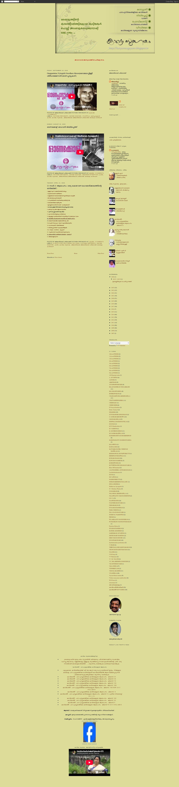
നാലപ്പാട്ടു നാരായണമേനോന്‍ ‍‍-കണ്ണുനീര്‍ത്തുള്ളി (122, 242)
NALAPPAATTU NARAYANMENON (119, 496)
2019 (113, 301)
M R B (111, 475)
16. (47, 225)
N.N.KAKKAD (113, 491)
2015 (113, 312)
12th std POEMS (114, 359)
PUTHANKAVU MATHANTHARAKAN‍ (120, 522)
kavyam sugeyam (75, 116)
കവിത (49, 117)
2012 (113, 320)
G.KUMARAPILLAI (114, 419)
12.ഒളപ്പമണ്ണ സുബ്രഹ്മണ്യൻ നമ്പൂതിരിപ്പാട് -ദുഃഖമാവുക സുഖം (62, 216)
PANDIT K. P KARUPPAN (116, 515)
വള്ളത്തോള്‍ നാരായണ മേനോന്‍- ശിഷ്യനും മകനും (122, 190)
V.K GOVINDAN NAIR (115, 564)
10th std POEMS (114, 354)
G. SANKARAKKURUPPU (116, 417)
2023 (113, 290)
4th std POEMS (113, 361)
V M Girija (112, 554)
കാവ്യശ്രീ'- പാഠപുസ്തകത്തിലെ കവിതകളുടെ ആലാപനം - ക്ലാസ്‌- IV (91, 677)
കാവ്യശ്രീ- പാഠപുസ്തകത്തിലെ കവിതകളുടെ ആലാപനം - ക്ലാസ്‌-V (91, 702)
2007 (113, 333)
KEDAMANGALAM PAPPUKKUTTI (119, 453)
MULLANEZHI (113, 484)
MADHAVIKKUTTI (114, 479)
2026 (113, 277)
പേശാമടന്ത (115, 150)
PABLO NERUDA (114, 510)
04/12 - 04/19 (117, 279)
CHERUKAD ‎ (113, 403)
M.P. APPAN (112, 477)
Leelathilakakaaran (114, 472)
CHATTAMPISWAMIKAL (116, 400)
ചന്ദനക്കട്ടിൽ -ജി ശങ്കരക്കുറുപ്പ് (120, 210)
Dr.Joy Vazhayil (113, 410)
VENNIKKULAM (114, 568)
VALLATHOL (113, 566)
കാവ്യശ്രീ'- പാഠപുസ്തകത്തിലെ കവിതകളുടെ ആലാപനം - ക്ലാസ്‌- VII (91, 683)
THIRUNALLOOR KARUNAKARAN (119, 547)
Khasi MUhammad (114, 467)
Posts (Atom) (58, 257)
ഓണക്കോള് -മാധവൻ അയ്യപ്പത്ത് (62, 127)
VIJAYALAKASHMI (114, 571)
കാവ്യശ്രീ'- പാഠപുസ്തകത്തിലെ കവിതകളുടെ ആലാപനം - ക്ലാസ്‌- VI (91, 681)
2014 (113, 314)
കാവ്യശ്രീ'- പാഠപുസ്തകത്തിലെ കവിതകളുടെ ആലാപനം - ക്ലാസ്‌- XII (91, 698)
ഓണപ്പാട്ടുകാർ (95, 116)
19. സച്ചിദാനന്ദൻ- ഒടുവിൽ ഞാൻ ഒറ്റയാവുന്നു (58, 232)
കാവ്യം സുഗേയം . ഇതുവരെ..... (118, 184)
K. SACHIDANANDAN (115, 431)
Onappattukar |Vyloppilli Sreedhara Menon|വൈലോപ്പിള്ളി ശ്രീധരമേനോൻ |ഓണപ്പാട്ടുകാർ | (70, 74)
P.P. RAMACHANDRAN (116, 508)
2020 (113, 298)
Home (75, 253)
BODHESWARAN (114, 394)
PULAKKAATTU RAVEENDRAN (118, 519)
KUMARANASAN (114, 458)
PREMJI (111, 517)
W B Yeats (112, 580)
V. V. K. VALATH (114, 559)
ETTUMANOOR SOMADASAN (118, 414)
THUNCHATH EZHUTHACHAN (118, 550)
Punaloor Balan (113, 526)
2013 (113, 317)
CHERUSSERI (113, 405)
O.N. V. (111, 498)
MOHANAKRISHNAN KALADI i (118, 482)
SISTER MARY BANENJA (116, 535)
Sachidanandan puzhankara (117, 542)
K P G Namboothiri (114, 426)
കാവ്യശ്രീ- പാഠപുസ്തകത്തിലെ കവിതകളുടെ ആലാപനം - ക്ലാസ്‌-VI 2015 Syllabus (91, 705)
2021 (113, 296)
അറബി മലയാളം (114, 585)
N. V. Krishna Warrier (115, 489)
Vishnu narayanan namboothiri (118, 578)
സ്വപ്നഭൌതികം (116, 152)
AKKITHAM (112, 382)
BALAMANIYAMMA (115, 391)
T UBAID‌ (111, 545)
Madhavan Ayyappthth (90, 174)
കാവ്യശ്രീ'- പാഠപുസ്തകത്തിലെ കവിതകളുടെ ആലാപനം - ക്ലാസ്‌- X (123, 222)
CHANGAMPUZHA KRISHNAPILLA (119, 396)
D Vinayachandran (114, 407)
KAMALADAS (113, 447)
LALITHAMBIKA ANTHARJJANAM (119, 470)
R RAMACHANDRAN (115, 528)
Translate (122, 345)
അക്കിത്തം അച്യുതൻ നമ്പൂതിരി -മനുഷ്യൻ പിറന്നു (62, 218)
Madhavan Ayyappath (115, 486)
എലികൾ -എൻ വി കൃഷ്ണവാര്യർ (120, 252)
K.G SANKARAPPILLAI (116, 433)
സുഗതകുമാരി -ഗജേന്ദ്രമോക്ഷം (56, 225)
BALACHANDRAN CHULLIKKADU (119, 387)
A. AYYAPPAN (113, 377)
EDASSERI (112, 412)
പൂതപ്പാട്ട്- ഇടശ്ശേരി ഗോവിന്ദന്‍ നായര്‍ (121, 199)
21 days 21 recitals (60, 243)
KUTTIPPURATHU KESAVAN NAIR (119, 465)
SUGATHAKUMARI (115, 540)
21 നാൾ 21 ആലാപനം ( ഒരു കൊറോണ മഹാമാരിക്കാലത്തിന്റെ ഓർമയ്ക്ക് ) (74, 187)
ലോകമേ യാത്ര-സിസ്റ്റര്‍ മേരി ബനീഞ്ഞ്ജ (122, 262)
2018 (113, 304)
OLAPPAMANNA (114, 500)
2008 (113, 331)
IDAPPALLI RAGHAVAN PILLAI (118, 421)
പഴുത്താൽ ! (115, 83)
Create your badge (89, 744)
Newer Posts (50, 253)
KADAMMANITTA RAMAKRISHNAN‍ (120, 436)
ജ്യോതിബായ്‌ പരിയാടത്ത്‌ (81, 117)
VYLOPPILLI (86, 116)
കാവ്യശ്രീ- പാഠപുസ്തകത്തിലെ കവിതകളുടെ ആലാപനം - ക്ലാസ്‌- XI (91, 700)
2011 (113, 322)
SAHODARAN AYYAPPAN (116, 533)
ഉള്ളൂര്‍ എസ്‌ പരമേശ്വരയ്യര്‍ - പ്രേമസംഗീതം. (121, 175)
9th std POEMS (113, 373)
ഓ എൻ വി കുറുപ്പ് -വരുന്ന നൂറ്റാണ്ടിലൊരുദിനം (60, 223)
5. (47, 200)
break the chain (73, 243)
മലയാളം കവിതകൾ (96, 117)
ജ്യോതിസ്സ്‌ (115, 81)
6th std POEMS (113, 366)
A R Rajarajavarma (114, 375)
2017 (113, 306)
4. (47, 198)
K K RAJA (112, 424)
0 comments (52, 114)
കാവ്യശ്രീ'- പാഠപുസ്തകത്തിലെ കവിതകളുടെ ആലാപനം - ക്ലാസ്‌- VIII (92, 685)
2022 (113, 293)
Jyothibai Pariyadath (60, 116)
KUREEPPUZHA (114, 463)
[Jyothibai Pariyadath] (89, 742)
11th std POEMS (114, 356)
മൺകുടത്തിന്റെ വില (65, 200)
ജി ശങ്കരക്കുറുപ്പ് (52, 198)
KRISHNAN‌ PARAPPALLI (116, 456)
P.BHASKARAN (113, 505)
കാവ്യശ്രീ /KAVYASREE (117, 590)
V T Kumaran (113, 557)
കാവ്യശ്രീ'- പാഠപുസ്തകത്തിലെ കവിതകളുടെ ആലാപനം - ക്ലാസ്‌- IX (91, 679)
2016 (113, 309)
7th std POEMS (113, 368)
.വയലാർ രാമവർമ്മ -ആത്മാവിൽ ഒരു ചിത (58, 220)
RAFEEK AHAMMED (115, 531)
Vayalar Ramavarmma (115, 575)
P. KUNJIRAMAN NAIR (116, 503)
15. (47, 223)
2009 (113, 328)
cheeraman (112, 583)
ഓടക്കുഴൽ (59, 198)
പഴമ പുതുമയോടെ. (115, 140)
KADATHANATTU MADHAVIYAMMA (120, 440)
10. (55, 211)
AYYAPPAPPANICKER (115, 384)
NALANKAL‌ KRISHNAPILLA (117, 493)
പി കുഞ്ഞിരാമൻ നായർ (53, 200)
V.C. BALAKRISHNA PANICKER (118, 561)
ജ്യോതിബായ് (68, 117)
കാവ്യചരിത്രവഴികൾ (116, 587)
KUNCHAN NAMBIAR (115, 460)
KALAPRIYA (113, 444)
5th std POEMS (113, 363)
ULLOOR (112, 552)
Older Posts (101, 253)
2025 (113, 288)
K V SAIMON (113, 428)
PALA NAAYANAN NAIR (116, 512)
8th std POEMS (113, 370)
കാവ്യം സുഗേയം (57, 117)
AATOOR (112, 380)
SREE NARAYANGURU (116, 538)
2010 (113, 325)
